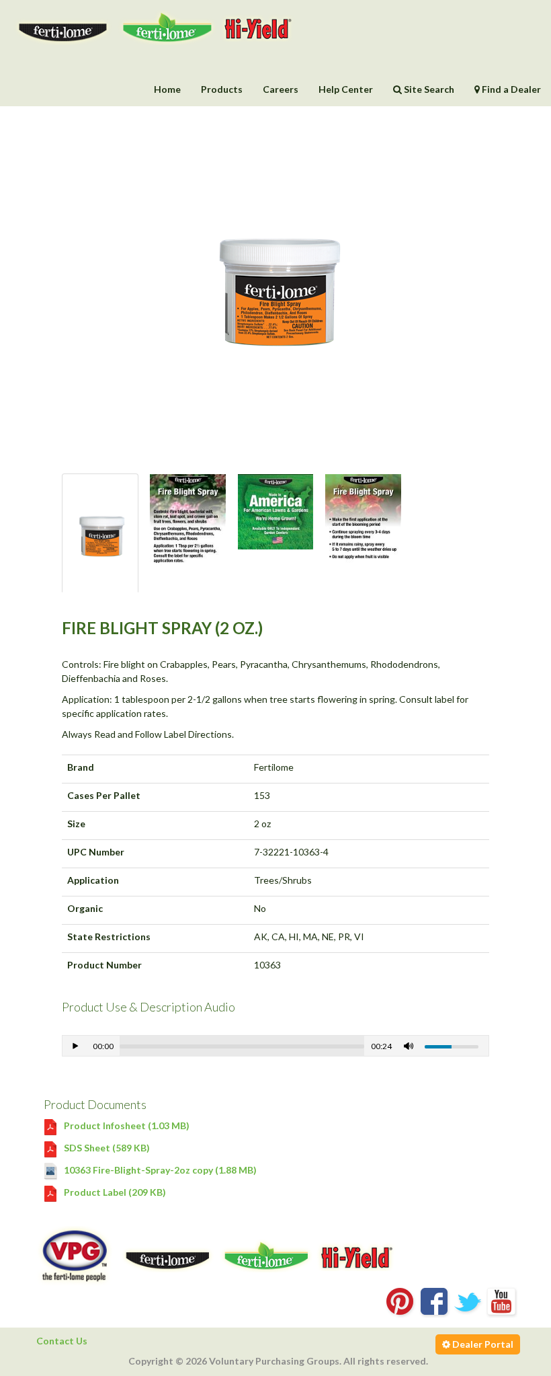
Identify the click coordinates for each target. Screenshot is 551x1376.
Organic (85, 908)
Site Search (428, 89)
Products (222, 89)
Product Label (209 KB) (114, 1192)
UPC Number (95, 851)
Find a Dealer (510, 89)
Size (76, 823)
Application (93, 880)
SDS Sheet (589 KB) (106, 1147)
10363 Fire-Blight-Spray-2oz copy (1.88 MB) (159, 1170)
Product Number (104, 964)
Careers (280, 89)
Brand (80, 767)
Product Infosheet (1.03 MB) (125, 1125)
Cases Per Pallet (103, 795)
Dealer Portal (481, 1344)
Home (167, 89)
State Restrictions (109, 936)
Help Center (346, 89)
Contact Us (61, 1340)
